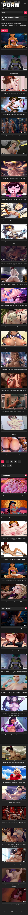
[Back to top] (23, 910)
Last (9, 465)
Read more (4, 30)
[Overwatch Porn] (11, 4)
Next (4, 465)
